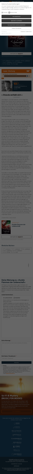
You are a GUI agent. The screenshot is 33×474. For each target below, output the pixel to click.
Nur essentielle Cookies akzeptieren (16, 25)
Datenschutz (28, 31)
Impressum (23, 31)
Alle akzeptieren (16, 16)
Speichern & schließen (16, 20)
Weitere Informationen (16, 28)
